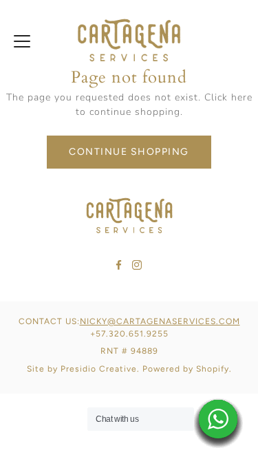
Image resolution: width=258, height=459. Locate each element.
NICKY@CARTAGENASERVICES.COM (160, 321)
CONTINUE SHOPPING (129, 152)
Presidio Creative (99, 369)
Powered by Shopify (185, 369)
